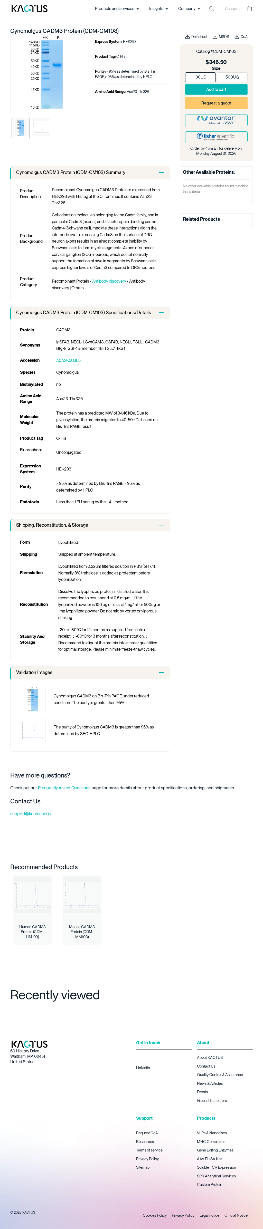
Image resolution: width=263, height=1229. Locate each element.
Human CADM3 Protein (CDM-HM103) (32, 932)
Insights (156, 8)
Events (202, 1092)
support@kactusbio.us (31, 813)
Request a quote (216, 103)
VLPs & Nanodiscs (212, 1133)
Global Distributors (212, 1100)
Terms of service (149, 1150)
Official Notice (236, 1215)
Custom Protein (209, 1184)
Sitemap (142, 1167)
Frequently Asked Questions (64, 787)
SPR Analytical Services (216, 1176)
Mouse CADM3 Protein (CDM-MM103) (82, 932)
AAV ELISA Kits (209, 1159)
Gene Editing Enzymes (215, 1150)
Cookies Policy (155, 1215)
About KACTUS (210, 1057)
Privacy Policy (147, 1159)
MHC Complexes (211, 1141)
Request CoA (147, 1133)
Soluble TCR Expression (216, 1167)
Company (187, 8)
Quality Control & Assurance (220, 1074)
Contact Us (206, 1066)
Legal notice (209, 1215)
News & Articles (210, 1083)
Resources (145, 1141)
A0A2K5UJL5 (68, 360)
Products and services (115, 8)
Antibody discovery (109, 281)
